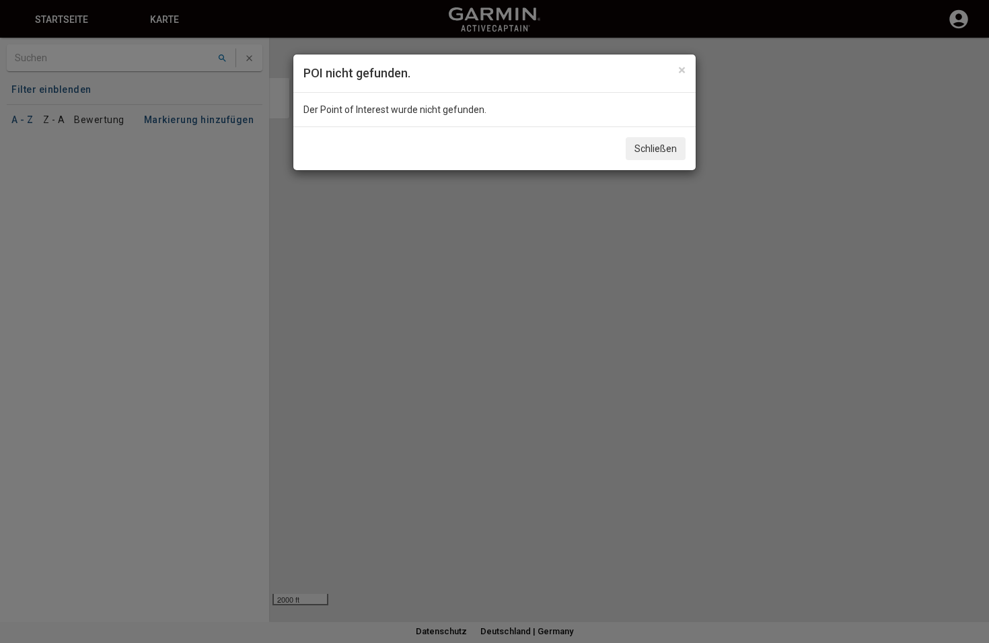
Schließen (655, 148)
